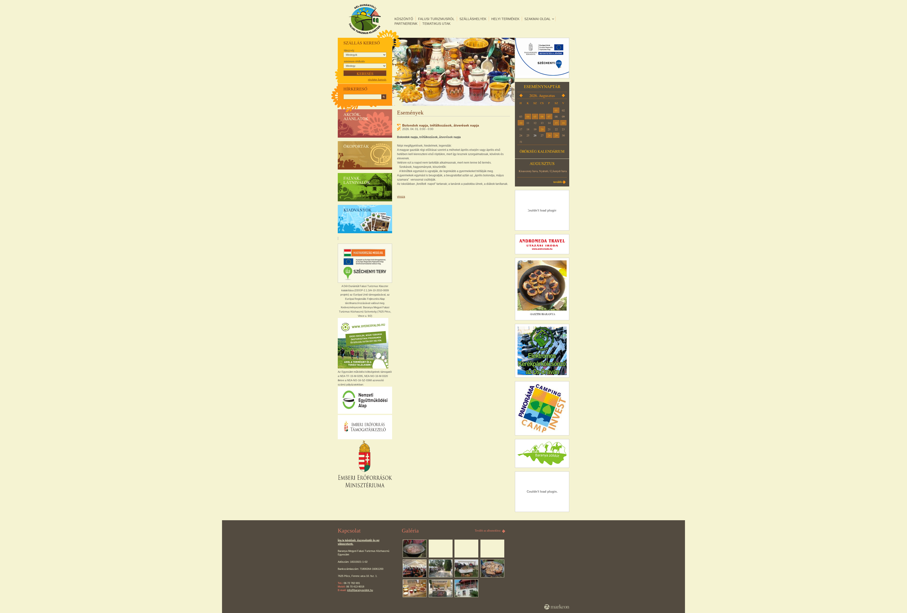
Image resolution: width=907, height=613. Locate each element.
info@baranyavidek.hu (360, 590)
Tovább (557, 182)
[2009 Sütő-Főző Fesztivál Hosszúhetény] (414, 568)
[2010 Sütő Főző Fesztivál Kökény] (466, 568)
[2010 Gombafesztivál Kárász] (440, 568)
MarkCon (556, 606)
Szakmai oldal (537, 19)
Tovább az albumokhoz (488, 530)
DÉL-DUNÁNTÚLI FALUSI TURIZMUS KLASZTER (365, 19)
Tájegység (349, 50)
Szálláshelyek (472, 19)
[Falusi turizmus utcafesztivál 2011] (440, 588)
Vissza (401, 196)
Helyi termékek (505, 19)
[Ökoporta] (466, 588)
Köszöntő (403, 19)
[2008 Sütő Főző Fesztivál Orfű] (414, 548)
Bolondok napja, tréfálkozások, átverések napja (440, 125)
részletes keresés (377, 79)
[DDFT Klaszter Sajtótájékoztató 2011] (414, 588)
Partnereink (405, 23)
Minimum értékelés (354, 61)
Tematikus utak (436, 23)
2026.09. (563, 95)
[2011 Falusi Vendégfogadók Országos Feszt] (492, 568)
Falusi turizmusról (436, 19)
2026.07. (520, 95)
